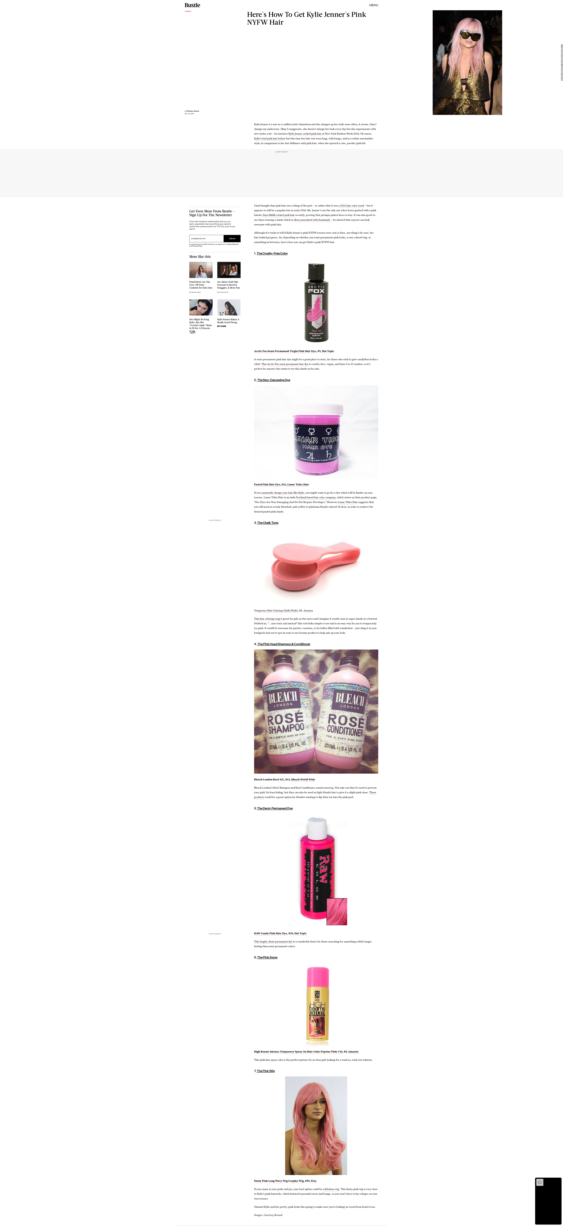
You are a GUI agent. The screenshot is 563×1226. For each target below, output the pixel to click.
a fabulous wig (331, 1189)
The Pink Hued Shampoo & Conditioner (283, 644)
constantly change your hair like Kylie (282, 492)
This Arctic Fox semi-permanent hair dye (284, 364)
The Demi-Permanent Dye (275, 808)
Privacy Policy (197, 246)
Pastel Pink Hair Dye (267, 484)
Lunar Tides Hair (298, 484)
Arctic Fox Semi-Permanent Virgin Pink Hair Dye (285, 351)
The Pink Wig (266, 1071)
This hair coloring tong (267, 618)
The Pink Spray (267, 957)
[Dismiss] (558, 1180)
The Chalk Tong (267, 522)
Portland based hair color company (315, 497)
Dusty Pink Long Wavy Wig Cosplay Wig (279, 1180)
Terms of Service (233, 244)
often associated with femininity (312, 219)
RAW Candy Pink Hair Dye (270, 933)
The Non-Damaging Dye (273, 380)
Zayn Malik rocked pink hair (279, 215)
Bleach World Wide (303, 779)
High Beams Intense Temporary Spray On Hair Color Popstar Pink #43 (298, 1051)
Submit (232, 238)
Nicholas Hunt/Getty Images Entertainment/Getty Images (562, 62)
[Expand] (538, 1180)
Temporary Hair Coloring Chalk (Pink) (276, 610)
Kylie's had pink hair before (269, 138)
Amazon (308, 610)
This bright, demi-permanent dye (273, 941)
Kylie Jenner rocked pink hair (305, 133)
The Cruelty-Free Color (272, 253)
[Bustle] (192, 5)
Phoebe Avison (193, 111)
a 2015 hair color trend (351, 205)
